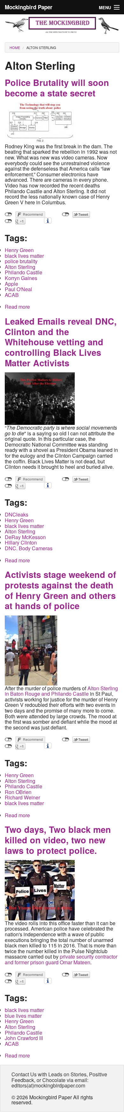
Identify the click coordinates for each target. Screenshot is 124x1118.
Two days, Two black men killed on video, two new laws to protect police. (58, 839)
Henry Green (19, 250)
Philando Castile (23, 272)
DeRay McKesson (25, 537)
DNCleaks (16, 514)
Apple (11, 283)
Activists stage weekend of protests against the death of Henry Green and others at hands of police (60, 590)
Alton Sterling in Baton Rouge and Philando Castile (61, 691)
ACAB (12, 295)
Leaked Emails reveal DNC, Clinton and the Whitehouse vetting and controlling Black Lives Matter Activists (61, 342)
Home (15, 47)
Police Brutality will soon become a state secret (57, 87)
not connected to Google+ (8, 221)
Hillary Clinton (21, 542)
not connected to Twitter (65, 214)
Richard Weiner (22, 797)
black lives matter (24, 255)
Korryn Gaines (21, 278)
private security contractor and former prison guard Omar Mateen (61, 959)
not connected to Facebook (8, 214)
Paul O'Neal (18, 289)
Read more (17, 306)
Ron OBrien (18, 792)
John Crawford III (24, 1038)
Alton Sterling (41, 47)
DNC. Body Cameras (28, 548)
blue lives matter (23, 1015)
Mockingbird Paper (28, 7)
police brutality (21, 261)
